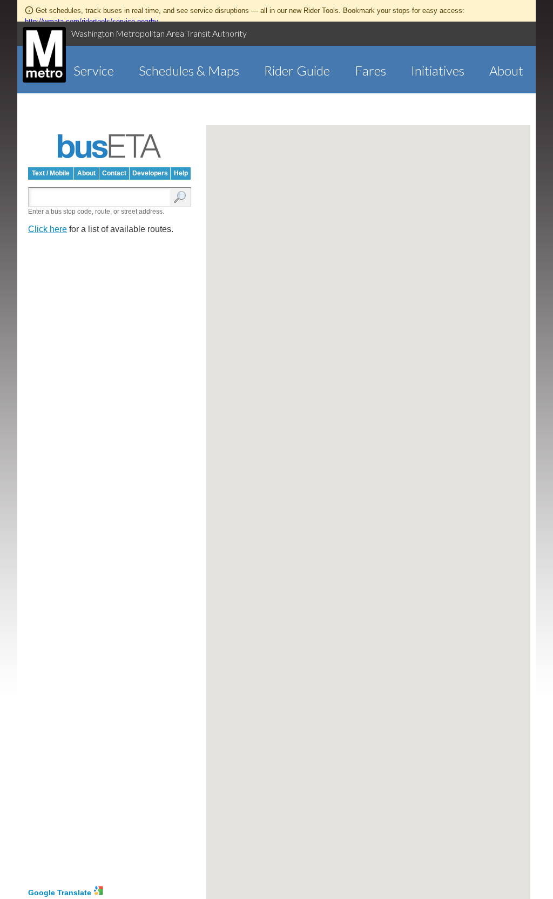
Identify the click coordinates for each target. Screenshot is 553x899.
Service (93, 70)
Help (181, 173)
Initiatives (437, 70)
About (506, 70)
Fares (370, 70)
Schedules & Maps (189, 70)
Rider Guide (297, 70)
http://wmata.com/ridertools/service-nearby (91, 21)
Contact (114, 173)
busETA (109, 146)
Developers (150, 173)
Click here (47, 229)
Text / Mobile (51, 173)
